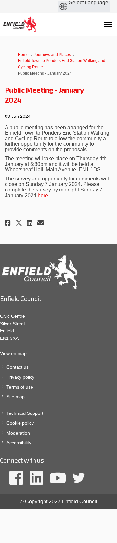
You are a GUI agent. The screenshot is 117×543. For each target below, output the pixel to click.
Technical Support (24, 413)
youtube (58, 477)
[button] (8, 222)
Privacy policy (20, 377)
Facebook (16, 478)
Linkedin (36, 478)
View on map (13, 353)
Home (23, 54)
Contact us (17, 367)
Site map (15, 396)
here (43, 195)
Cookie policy (20, 423)
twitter (78, 478)
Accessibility (18, 442)
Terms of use (19, 386)
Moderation (18, 433)
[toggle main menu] (108, 24)
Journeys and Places (52, 54)
